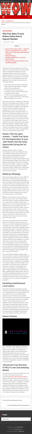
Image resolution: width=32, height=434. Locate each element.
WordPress (21, 431)
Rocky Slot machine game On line (13, 400)
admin (12, 42)
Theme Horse (18, 429)
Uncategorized (7, 31)
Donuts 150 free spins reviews (18, 376)
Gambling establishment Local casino (15, 57)
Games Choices (9, 59)
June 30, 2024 (6, 42)
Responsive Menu (29, 1)
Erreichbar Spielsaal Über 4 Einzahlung (18, 405)
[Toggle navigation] (3, 17)
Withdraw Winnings (10, 56)
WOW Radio (7, 10)
